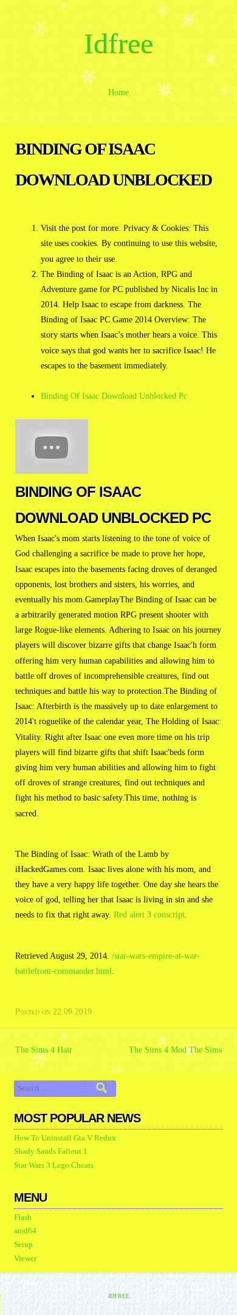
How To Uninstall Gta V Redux (65, 1138)
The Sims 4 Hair (43, 1049)
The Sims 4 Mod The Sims (175, 1049)
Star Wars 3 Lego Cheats (54, 1165)
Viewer (25, 1258)
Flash (23, 1217)
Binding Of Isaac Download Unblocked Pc (114, 396)
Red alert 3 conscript (149, 914)
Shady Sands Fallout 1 (51, 1151)
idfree (118, 43)
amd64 (25, 1231)
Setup (23, 1244)
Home (118, 92)
